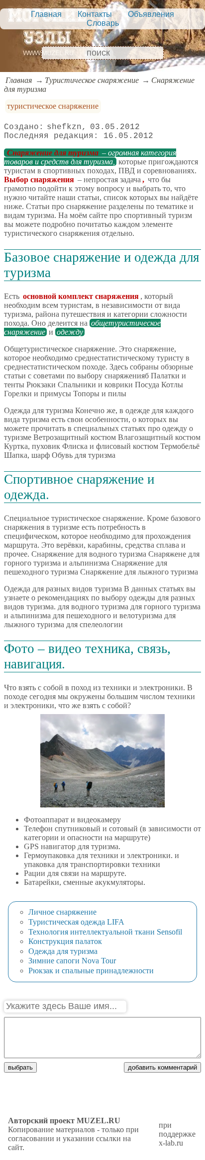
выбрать (20, 1067)
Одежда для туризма (63, 951)
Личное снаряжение (62, 912)
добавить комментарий (162, 1067)
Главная (46, 14)
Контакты (95, 14)
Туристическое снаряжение (92, 80)
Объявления (151, 14)
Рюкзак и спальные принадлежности (91, 970)
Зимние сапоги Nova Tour (72, 960)
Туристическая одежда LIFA (76, 922)
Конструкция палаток (65, 941)
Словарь (103, 23)
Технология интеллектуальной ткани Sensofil (105, 932)
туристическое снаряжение (53, 106)
